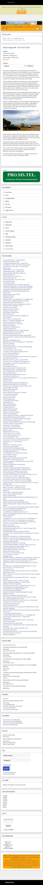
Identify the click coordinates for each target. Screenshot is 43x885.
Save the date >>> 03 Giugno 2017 (11, 319)
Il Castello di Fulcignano (9, 283)
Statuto (7, 201)
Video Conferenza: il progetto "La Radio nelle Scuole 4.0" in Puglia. (19, 597)
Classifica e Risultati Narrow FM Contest (13, 428)
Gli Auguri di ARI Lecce (8, 296)
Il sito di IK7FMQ (7, 656)
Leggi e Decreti (9, 210)
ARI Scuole (8, 207)
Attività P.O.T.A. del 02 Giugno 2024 (12, 583)
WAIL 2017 (5, 338)
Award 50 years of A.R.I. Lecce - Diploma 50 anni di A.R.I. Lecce (19, 585)
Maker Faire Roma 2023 (9, 530)
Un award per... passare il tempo (11, 425)
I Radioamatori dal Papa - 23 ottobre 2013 (13, 271)
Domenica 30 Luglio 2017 (9, 325)
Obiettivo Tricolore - (8, 430)
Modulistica (8, 242)
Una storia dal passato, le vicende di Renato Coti (15, 472)
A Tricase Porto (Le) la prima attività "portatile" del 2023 (17, 489)
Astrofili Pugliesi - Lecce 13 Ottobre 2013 (13, 269)
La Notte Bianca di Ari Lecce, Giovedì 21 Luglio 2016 (16, 284)
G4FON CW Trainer (8, 719)
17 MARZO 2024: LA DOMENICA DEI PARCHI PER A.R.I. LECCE (19, 566)
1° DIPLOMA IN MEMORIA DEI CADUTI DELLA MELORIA (17, 287)
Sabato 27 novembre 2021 (9, 456)
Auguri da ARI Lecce (8, 402)
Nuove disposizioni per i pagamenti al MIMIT (14, 588)
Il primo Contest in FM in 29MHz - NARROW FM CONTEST (18, 415)
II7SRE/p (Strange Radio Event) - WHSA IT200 (15, 384)
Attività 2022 (8, 222)
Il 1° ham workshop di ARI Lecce (11, 353)
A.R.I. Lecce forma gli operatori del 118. (13, 510)
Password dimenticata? (9, 774)
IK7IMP (28, 857)
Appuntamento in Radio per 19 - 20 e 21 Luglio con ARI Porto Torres (20, 377)
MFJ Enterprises (7, 709)
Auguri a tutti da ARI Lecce (9, 373)
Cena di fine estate (7, 379)
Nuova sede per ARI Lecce (10, 278)
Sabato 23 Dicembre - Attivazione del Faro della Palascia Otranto (19, 337)
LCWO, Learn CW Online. (9, 723)
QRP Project (6, 736)
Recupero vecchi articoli (9, 397)
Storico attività (9, 246)
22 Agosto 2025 (7, 618)
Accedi (6, 768)
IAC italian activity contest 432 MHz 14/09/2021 (15, 449)
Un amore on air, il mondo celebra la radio (13, 552)
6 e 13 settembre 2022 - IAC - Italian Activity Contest (16, 477)
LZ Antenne (6, 707)
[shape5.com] (21, 874)
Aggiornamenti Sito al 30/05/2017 (11, 309)
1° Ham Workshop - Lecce (9, 348)
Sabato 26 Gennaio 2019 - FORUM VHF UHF (14, 368)
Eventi (7, 228)
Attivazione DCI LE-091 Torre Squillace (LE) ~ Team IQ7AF (18, 341)
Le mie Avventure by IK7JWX (10, 394)
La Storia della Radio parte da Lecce (12, 435)
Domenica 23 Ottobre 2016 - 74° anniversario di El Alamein (17, 286)
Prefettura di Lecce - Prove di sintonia (12, 441)
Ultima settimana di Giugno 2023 (11, 526)
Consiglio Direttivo (10, 198)
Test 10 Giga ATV (7, 516)
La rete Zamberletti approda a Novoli (12, 613)
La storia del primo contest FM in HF (12, 420)
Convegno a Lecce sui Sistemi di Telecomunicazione (16, 361)
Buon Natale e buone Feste (10, 629)
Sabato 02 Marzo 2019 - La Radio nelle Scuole (14, 369)
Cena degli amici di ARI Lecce (10, 358)
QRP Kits (5, 735)
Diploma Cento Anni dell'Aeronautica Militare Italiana (16, 502)
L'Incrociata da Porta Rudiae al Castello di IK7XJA (15, 351)
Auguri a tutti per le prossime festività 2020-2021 (15, 458)
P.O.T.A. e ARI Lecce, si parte (10, 554)
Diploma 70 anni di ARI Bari (9, 410)
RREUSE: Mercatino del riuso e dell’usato (13, 332)
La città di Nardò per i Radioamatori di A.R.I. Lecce (15, 587)
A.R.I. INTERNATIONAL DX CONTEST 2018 (14, 371)
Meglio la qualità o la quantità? (10, 389)
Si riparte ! (5, 443)
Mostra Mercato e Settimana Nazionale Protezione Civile (17, 386)
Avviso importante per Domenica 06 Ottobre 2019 (15, 382)
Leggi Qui (23, 8)
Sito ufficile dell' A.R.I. (8, 684)
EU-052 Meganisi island (9, 399)
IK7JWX (5, 678)
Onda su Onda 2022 (8, 462)
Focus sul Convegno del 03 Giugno (12, 322)
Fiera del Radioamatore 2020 (10, 387)
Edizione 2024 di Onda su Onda (11, 551)
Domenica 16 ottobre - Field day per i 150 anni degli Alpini (17, 480)
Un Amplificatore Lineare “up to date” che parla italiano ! (17, 264)
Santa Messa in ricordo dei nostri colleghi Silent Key (16, 291)
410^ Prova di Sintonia (8, 343)
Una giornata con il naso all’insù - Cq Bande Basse (15, 266)
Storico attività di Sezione (9, 404)
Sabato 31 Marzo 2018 (8, 345)
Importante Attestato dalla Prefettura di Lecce (14, 374)
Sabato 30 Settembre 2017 (9, 328)
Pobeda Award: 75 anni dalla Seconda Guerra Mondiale (17, 418)
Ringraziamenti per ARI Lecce (10, 431)
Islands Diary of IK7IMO (9, 651)
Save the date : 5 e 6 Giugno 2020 (11, 426)
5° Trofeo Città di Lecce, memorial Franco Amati (15, 453)
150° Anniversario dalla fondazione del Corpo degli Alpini (17, 479)
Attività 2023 (8, 225)
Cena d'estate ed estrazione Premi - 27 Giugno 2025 (16, 616)
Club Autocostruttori (10, 237)
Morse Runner (6, 724)
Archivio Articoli (9, 249)
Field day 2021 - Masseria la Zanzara (12, 444)
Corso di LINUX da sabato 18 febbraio (12, 494)
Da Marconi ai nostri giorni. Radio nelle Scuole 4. (15, 595)
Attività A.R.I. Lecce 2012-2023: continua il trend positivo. (17, 538)
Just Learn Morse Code (9, 721)
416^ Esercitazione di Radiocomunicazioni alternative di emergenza (20, 356)
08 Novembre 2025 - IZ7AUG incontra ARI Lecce (15, 628)
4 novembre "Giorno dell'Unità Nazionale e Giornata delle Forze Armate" (21, 533)
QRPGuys (5, 742)
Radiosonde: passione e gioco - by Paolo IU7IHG (15, 359)
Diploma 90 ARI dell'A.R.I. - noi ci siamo (13, 323)
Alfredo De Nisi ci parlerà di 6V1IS (11, 294)
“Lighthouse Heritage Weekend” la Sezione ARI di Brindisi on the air (20, 474)
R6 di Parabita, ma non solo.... (10, 366)
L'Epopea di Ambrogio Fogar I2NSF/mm (13, 302)
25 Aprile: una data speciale (10, 413)
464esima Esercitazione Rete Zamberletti (13, 500)
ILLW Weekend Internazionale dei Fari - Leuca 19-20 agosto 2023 (19, 528)
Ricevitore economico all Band (10, 446)
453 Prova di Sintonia (8, 466)
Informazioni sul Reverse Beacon (11, 412)
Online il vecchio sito (8, 569)
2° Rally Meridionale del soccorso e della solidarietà (16, 330)
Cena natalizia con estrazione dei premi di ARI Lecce (16, 363)
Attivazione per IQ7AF (8, 593)
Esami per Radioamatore (9, 634)
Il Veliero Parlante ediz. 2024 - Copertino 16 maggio (16, 580)
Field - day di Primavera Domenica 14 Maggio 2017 (16, 315)
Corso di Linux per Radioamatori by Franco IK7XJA (16, 300)
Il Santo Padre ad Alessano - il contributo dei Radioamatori (17, 346)
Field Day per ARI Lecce (9, 274)
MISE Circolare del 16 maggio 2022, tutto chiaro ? (15, 471)
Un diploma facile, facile (9, 407)
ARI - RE (7, 204)
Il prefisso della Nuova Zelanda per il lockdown (14, 392)
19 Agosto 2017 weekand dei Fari (11, 327)
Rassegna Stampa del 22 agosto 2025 (12, 623)
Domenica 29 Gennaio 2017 (10, 307)
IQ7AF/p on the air (7, 381)
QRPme (5, 744)
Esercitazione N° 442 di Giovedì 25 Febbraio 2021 (15, 440)
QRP (6, 234)
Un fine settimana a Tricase (10, 454)
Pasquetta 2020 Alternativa (9, 405)
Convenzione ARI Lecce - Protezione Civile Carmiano (16, 438)
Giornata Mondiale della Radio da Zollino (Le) (14, 273)
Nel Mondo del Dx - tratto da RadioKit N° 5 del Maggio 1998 (18, 299)
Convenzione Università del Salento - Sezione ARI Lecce (17, 469)
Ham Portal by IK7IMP (8, 662)
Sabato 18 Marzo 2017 (8, 314)
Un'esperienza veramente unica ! (11, 261)
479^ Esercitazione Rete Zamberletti (12, 590)
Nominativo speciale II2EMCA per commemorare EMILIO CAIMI (19, 422)
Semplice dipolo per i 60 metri (10, 408)
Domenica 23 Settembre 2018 (10, 354)
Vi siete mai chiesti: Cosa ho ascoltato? (13, 423)
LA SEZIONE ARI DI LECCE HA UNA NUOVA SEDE (16, 531)
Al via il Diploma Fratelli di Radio (11, 312)
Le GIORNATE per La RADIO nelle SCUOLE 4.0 (15, 512)
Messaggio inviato (7, 556)
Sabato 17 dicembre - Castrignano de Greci (14, 487)
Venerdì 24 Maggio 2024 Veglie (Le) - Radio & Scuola (16, 582)
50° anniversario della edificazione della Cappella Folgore (17, 335)
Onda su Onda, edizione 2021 (10, 436)
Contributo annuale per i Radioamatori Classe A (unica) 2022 (18, 461)
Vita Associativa (7, 268)
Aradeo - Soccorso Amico (9, 495)
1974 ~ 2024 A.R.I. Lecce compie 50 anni (13, 567)
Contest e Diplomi (9, 231)
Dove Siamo (8, 192)
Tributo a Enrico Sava (8, 364)
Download (7, 240)
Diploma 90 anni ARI (8, 297)
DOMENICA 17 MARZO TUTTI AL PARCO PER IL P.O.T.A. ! (18, 561)
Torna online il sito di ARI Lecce (11, 376)
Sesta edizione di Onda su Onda (11, 603)
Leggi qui (30, 859)
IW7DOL (5, 670)
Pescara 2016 (6, 292)
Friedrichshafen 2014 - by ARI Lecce (12, 276)
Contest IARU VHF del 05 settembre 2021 (13, 448)
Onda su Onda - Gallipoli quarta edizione (13, 492)
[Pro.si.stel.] (21, 176)
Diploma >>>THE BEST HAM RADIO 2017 (13, 320)
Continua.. (21, 12)
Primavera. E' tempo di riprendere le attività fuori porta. (16, 467)
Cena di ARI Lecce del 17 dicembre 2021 (13, 459)
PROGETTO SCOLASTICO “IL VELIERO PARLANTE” (17, 536)
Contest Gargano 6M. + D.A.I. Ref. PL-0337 (14, 279)
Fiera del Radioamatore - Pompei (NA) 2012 (14, 260)
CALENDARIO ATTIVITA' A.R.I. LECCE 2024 (14, 543)
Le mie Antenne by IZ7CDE (10, 395)
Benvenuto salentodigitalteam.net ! (11, 340)
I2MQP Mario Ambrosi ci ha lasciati (11, 333)
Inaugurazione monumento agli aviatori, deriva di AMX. (16, 289)
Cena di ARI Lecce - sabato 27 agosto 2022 (14, 476)
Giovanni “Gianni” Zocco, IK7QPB (11, 433)
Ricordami (8, 765)
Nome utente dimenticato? (9, 772)
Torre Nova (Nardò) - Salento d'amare (12, 350)
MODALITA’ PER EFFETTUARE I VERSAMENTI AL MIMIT (18, 592)
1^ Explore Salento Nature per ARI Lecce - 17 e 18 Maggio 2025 (19, 615)
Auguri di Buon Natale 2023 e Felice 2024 (13, 547)
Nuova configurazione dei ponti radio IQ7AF (14, 417)
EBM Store (5, 698)
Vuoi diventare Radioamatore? (10, 605)
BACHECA (5, 534)
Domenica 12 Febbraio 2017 (10, 310)
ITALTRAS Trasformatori (9, 706)
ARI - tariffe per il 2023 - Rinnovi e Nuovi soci (14, 485)
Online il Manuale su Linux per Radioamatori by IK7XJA (17, 304)
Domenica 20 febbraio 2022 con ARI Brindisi (14, 464)
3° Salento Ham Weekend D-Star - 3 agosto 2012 (15, 263)
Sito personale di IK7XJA (9, 645)
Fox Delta (5, 704)
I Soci (6, 195)
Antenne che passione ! (9, 525)
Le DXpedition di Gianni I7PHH (10, 400)
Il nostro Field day (7, 317)
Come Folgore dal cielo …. (9, 281)
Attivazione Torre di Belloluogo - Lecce (12, 305)
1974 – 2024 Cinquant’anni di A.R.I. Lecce (13, 598)
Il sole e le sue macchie (9, 390)
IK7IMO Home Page (8, 676)
